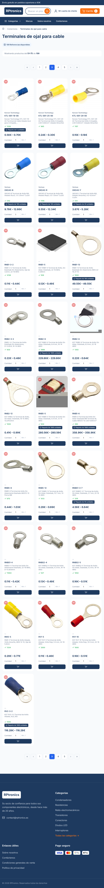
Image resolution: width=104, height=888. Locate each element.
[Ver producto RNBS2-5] (86, 561)
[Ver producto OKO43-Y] (86, 189)
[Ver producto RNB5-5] (52, 412)
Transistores (61, 815)
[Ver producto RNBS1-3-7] (86, 486)
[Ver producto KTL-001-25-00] (52, 114)
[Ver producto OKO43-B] (18, 189)
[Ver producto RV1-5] (52, 635)
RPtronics (13, 11)
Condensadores (63, 800)
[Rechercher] (47, 11)
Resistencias (61, 805)
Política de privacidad (13, 867)
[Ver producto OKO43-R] (52, 189)
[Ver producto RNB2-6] (52, 337)
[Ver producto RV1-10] (86, 635)
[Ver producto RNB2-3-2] (18, 337)
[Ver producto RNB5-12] (52, 486)
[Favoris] (30, 82)
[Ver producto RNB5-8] (18, 486)
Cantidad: (8, 140)
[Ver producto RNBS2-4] (52, 561)
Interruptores (61, 830)
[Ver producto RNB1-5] (52, 263)
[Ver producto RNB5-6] (86, 412)
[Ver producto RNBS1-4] (18, 561)
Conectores (12, 29)
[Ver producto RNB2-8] (86, 337)
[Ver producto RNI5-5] (18, 635)
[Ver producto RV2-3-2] (18, 710)
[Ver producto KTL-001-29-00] (86, 114)
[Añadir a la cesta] (18, 145)
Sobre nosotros (44, 21)
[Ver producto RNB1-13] (86, 263)
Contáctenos (61, 21)
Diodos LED (61, 825)
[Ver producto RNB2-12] (18, 412)
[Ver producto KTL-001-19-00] (18, 114)
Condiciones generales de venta (18, 862)
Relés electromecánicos (67, 810)
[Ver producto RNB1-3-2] (18, 263)
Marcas (29, 21)
